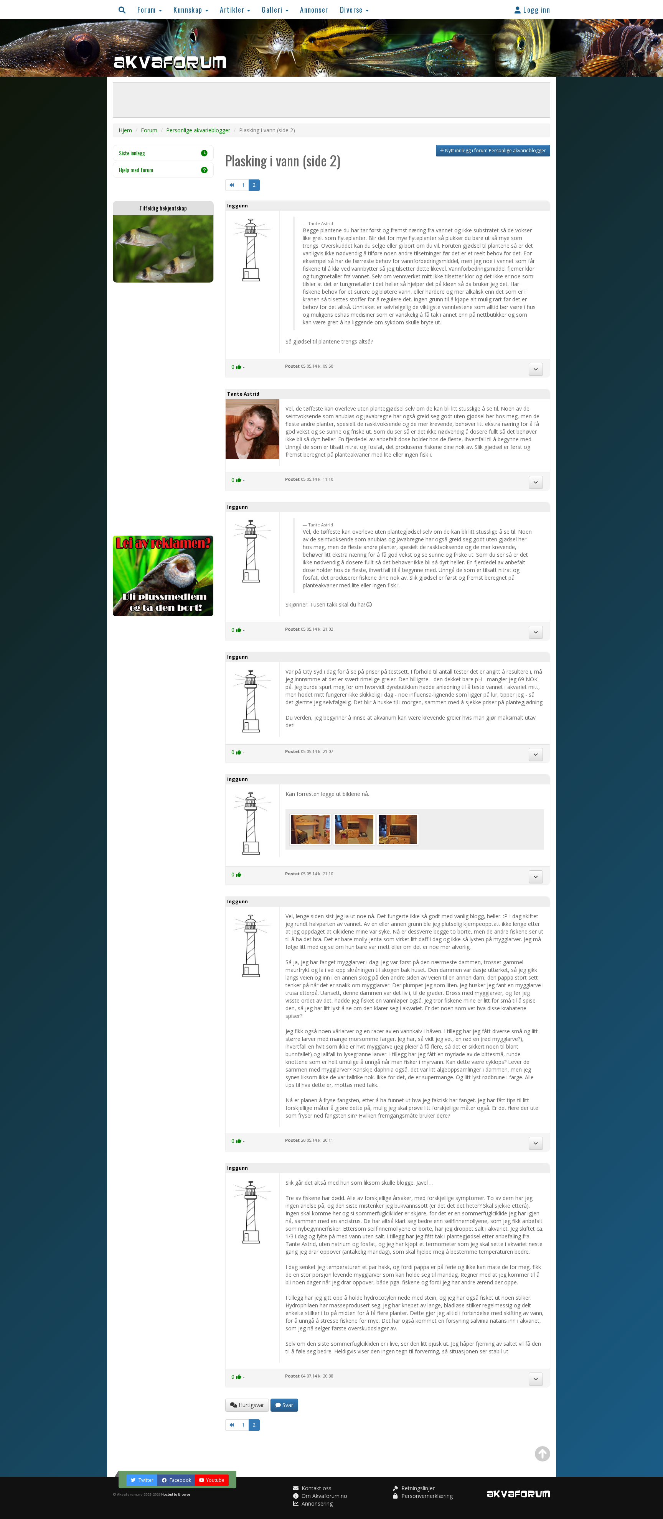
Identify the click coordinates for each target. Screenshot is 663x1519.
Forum (147, 9)
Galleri (273, 9)
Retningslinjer (417, 1488)
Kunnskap (189, 9)
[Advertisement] (163, 409)
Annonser (314, 9)
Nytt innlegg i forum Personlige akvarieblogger (495, 150)
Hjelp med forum (136, 170)
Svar (287, 1405)
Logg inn (535, 9)
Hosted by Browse (175, 1494)
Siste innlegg (132, 153)
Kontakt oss (316, 1488)
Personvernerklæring (426, 1495)
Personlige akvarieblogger (198, 130)
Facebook (179, 1480)
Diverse (352, 9)
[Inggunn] (311, 828)
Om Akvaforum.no (323, 1495)
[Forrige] (231, 185)
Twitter (145, 1480)
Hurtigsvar (250, 1405)
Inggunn (237, 205)
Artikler (233, 9)
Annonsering (316, 1503)
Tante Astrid (243, 394)
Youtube (215, 1480)
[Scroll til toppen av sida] (542, 1453)
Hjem (125, 130)
